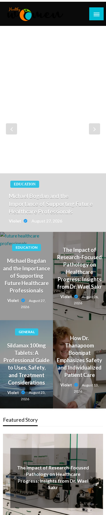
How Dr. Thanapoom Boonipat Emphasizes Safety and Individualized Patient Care (79, 356)
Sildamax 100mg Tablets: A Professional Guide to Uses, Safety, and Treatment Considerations (26, 364)
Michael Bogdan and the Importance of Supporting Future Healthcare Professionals (51, 203)
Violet (15, 220)
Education (25, 184)
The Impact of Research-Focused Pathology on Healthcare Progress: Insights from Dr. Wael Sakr (79, 268)
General (27, 332)
